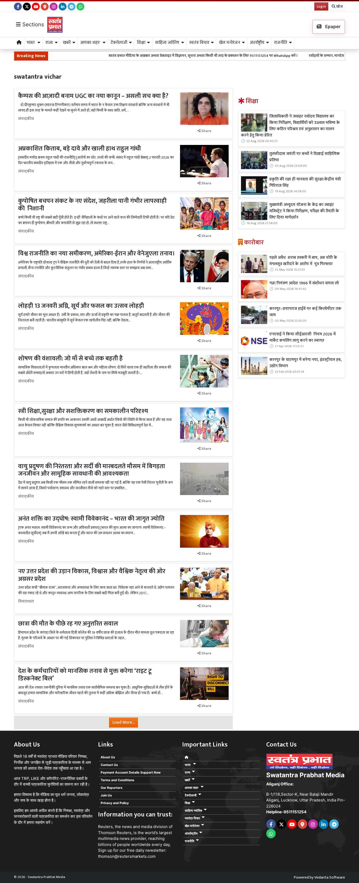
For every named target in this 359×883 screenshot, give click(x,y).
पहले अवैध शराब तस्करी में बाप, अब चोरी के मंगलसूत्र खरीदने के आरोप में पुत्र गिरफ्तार (303, 261)
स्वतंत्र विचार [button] (199, 42)
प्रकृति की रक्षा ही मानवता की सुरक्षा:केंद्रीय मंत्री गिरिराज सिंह (305, 182)
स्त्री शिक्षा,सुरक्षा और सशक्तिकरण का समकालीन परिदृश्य (83, 411)
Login (321, 6)
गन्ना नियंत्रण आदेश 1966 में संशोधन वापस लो (304, 283)
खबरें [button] (67, 42)
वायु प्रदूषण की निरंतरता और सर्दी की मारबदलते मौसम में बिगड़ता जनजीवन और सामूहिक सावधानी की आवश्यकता (91, 470)
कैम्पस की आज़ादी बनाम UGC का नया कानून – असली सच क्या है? (93, 96)
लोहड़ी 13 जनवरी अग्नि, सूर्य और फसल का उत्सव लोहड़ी (81, 306)
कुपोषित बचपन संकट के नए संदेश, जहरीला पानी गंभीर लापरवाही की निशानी (92, 205)
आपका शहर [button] (90, 42)
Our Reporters (111, 788)
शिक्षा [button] (141, 42)
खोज (339, 6)
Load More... (123, 722)
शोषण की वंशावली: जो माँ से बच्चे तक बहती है (70, 358)
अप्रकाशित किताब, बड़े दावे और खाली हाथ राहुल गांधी (79, 148)
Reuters (105, 826)
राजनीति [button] (280, 42)
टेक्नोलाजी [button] (119, 42)
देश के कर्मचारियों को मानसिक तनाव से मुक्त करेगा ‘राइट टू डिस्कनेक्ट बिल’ (85, 675)
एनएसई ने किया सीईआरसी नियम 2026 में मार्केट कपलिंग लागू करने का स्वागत (302, 337)
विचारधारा (26, 601)
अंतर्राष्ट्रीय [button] (257, 42)
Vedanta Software (329, 877)
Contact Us (109, 765)
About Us (108, 757)
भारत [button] (31, 42)
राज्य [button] (49, 42)
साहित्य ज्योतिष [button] (167, 42)
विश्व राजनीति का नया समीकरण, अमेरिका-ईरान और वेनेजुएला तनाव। (96, 253)
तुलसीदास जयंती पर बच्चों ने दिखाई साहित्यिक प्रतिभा (304, 157)
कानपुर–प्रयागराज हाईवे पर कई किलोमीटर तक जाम (305, 312)
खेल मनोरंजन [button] (229, 42)
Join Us (106, 795)
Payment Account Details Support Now (131, 772)
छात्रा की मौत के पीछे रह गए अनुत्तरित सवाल (68, 623)
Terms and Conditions (117, 780)
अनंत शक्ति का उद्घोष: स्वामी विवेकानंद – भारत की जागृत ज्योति (91, 518)
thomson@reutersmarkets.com (127, 856)
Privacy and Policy (115, 803)
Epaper (332, 26)
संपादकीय (26, 119)
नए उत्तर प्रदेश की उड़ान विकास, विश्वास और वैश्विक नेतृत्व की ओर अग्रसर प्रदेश (91, 575)
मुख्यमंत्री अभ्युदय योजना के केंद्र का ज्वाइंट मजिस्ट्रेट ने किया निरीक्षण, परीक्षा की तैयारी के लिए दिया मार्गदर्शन (304, 211)
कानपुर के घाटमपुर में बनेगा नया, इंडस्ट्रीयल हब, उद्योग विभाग (305, 363)
